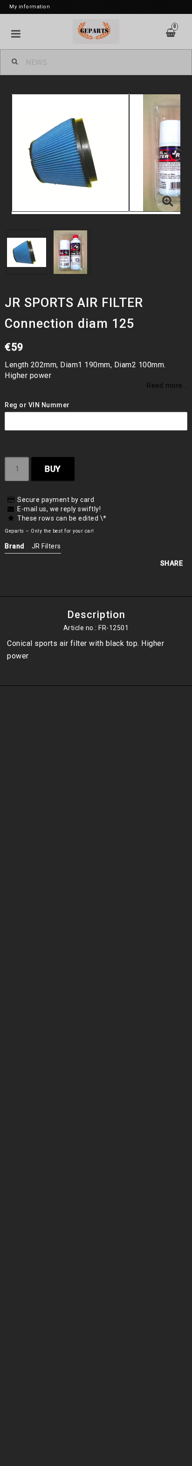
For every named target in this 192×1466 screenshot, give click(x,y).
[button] (167, 201)
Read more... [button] (167, 386)
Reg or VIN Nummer (37, 405)
